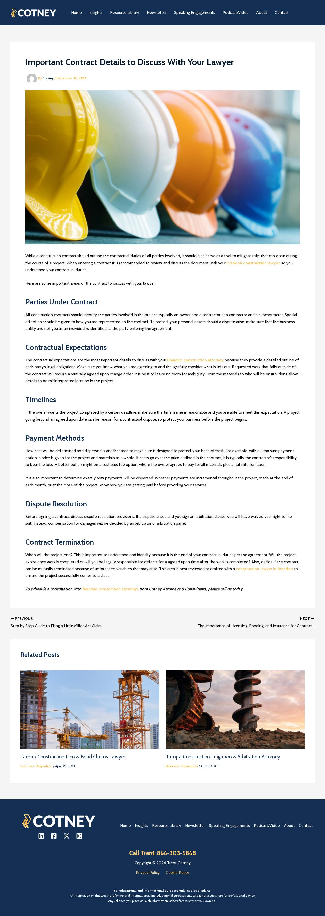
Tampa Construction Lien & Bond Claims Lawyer (72, 756)
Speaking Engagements (229, 825)
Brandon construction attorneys (110, 589)
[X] (66, 836)
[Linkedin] (41, 836)
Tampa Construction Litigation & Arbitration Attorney (223, 756)
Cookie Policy (177, 872)
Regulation (44, 766)
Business (27, 766)
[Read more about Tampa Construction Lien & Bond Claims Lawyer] (89, 709)
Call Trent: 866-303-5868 (162, 853)
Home (125, 825)
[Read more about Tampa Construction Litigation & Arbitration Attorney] (235, 709)
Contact (306, 825)
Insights (141, 825)
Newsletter (195, 825)
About (289, 825)
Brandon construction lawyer (253, 263)
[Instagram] (79, 836)
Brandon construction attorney (195, 360)
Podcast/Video (267, 825)
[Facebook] (54, 836)
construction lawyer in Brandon (264, 568)
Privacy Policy (148, 872)
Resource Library (166, 825)
